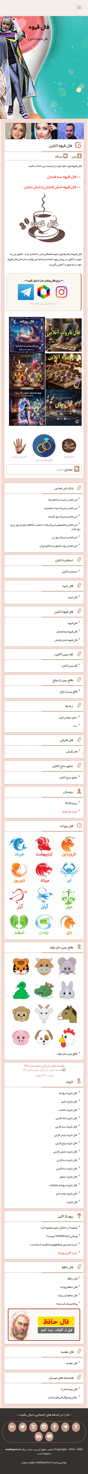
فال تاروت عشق (68, 1176)
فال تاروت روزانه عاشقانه (63, 1185)
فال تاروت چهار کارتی (65, 1135)
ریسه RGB (71, 803)
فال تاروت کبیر (69, 1101)
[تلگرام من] (65, 1427)
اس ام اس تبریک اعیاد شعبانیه (60, 508)
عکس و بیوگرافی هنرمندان (62, 1397)
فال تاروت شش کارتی (65, 1151)
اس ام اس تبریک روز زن (64, 537)
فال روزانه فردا (69, 1389)
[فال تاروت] (63, 336)
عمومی (60, 469)
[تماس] (33, 1427)
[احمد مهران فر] (71, 132)
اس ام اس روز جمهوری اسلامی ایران (58, 545)
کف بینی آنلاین (69, 665)
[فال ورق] (27, 408)
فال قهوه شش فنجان (66, 640)
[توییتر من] (23, 1427)
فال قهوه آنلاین (60, 145)
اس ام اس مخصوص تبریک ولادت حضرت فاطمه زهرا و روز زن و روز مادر (45, 527)
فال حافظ (72, 1278)
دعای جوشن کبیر (68, 717)
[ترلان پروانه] (44, 132)
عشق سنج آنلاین (68, 777)
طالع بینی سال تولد (67, 1053)
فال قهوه (39, 27)
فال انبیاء (72, 597)
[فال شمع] (27, 372)
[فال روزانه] (27, 336)
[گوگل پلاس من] (12, 1427)
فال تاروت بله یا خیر (66, 1193)
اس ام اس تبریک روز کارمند (62, 516)
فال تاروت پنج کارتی (66, 1143)
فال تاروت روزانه (68, 1093)
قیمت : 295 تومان (44, 1070)
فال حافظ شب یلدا (67, 1295)
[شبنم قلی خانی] (18, 132)
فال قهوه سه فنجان (66, 631)
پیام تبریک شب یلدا (66, 1303)
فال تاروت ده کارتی (66, 1168)
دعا (75, 725)
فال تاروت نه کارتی (67, 1160)
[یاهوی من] (76, 1427)
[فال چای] (63, 408)
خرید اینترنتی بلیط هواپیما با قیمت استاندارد (53, 1244)
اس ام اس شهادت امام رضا (62, 499)
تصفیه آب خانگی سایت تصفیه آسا (59, 1227)
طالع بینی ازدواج (68, 691)
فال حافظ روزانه (68, 1287)
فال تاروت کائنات (67, 1109)
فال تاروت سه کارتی (66, 1126)
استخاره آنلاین (69, 571)
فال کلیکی (71, 751)
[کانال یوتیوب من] (49, 1436)
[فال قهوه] (63, 372)
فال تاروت (71, 1202)
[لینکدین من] (39, 1436)
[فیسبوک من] (55, 1427)
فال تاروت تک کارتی (66, 1118)
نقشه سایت (28, 1462)
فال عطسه (71, 1363)
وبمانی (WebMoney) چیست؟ (61, 1236)
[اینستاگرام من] (44, 1427)
